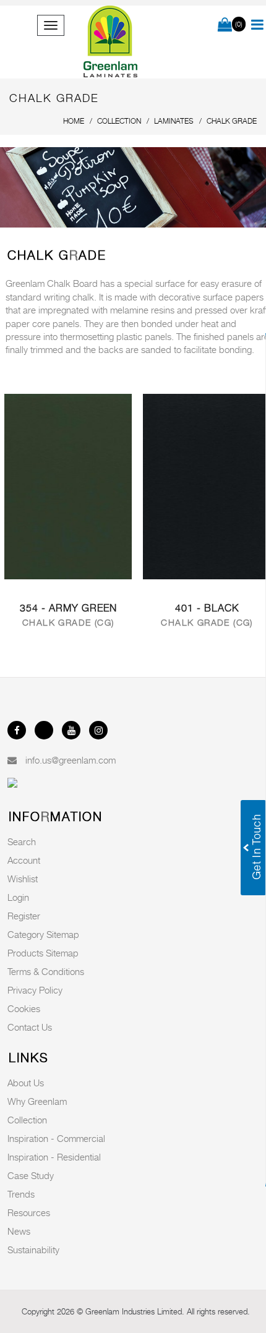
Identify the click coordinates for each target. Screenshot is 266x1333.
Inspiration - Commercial (56, 1138)
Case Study (30, 1175)
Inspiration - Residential (54, 1156)
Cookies (23, 1008)
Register (23, 915)
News (18, 1231)
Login (18, 897)
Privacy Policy (34, 989)
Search (21, 841)
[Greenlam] (111, 42)
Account (23, 860)
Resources (28, 1212)
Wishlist (22, 878)
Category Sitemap (43, 934)
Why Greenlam (37, 1101)
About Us (25, 1082)
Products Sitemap (43, 952)
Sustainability (33, 1249)
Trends (21, 1193)
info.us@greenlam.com (70, 759)
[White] (68, 485)
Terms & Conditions (45, 971)
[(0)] (225, 25)
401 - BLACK (207, 608)
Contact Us (29, 1027)
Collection (27, 1119)
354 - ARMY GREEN (68, 608)
